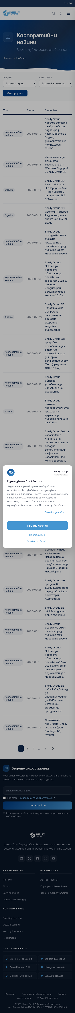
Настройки (36, 534)
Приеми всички (37, 525)
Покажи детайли (55, 512)
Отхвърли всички (37, 541)
